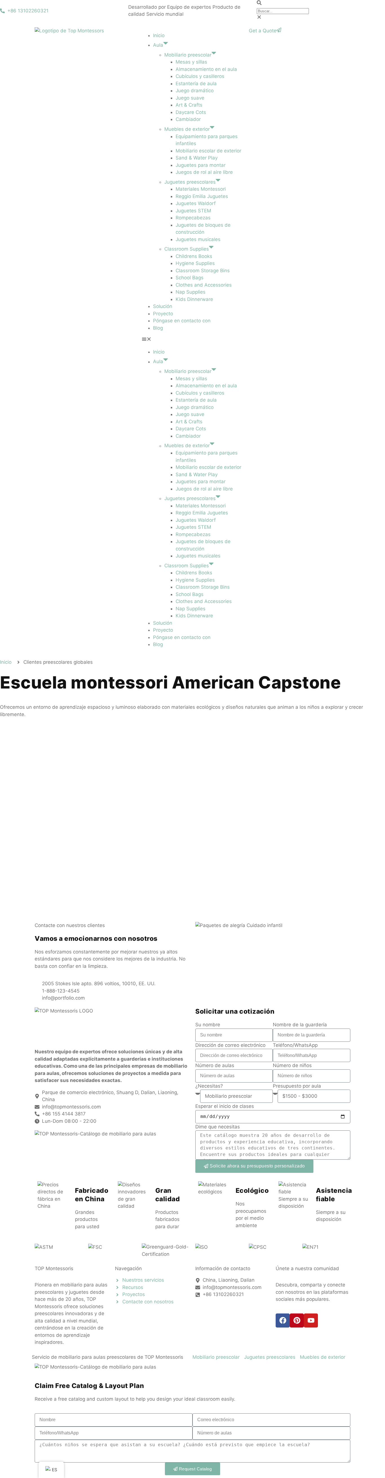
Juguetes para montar (200, 165)
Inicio (159, 35)
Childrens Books (194, 256)
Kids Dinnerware (194, 299)
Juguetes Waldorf (196, 203)
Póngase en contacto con (182, 320)
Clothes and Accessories (204, 285)
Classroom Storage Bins (203, 270)
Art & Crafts (189, 105)
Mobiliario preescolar (187, 55)
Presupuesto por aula (297, 1086)
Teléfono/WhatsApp (295, 1045)
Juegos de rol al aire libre (204, 172)
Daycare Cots (191, 112)
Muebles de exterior (187, 129)
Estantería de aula (196, 83)
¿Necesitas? (209, 1086)
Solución (162, 306)
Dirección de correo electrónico (230, 1045)
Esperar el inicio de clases (224, 1106)
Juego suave (190, 98)
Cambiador (188, 119)
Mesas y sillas (191, 62)
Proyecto (163, 313)
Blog (158, 328)
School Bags (189, 277)
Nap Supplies (190, 292)
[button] (321, 3)
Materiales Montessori (201, 189)
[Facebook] (283, 1320)
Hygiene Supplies (195, 263)
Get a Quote (262, 30)
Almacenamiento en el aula (206, 69)
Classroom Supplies (186, 249)
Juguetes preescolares (190, 182)
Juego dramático (195, 90)
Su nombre (207, 1024)
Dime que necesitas (217, 1127)
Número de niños (292, 1065)
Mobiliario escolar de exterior (208, 151)
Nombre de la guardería (300, 1024)
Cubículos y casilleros (200, 76)
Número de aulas (214, 1065)
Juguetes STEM (193, 210)
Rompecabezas (193, 218)
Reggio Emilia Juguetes (202, 196)
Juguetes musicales (198, 239)
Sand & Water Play (197, 158)
